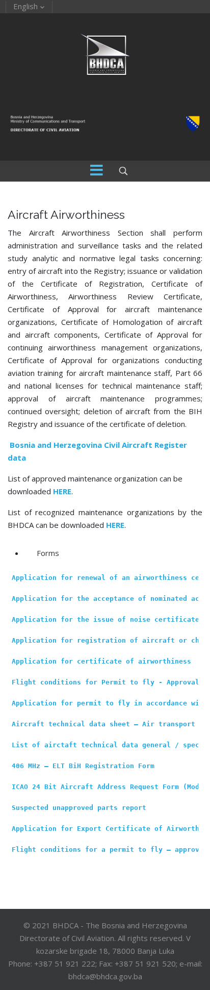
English (25, 6)
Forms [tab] (48, 553)
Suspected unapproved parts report (79, 807)
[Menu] (97, 171)
